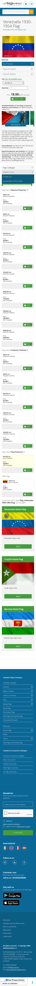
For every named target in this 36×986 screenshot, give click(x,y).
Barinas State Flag (13, 609)
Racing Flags (7, 708)
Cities (4, 700)
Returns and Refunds (9, 927)
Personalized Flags (9, 712)
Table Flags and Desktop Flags (12, 743)
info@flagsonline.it (13, 967)
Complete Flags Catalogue (12, 677)
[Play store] (18, 895)
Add (28, 208)
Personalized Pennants (10, 720)
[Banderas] (24, 848)
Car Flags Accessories (10, 772)
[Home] (12, 4)
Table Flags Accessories (10, 768)
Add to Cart (18, 99)
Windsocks (6, 726)
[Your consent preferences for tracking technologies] (32, 982)
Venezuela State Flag (15, 509)
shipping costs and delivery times (13, 923)
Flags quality (7, 930)
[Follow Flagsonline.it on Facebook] (24, 862)
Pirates (5, 734)
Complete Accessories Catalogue (15, 751)
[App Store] (18, 902)
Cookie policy (7, 936)
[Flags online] (11, 848)
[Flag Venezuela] (18, 523)
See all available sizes (13, 79)
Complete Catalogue (9, 683)
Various (5, 739)
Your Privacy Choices (16, 980)
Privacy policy (7, 933)
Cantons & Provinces (9, 695)
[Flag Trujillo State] (18, 573)
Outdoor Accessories (10, 764)
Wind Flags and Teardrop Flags (13, 716)
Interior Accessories (9, 760)
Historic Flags (7, 730)
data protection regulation (11, 824)
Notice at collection (10, 983)
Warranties (6, 920)
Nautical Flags (7, 704)
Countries (6, 687)
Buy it (18, 546)
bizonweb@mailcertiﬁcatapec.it (16, 970)
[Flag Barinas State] (18, 623)
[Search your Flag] (31, 11)
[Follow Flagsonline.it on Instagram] (5, 862)
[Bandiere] (5, 848)
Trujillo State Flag (13, 559)
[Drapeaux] (18, 848)
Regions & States (8, 691)
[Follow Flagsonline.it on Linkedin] (15, 862)
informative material (23, 826)
